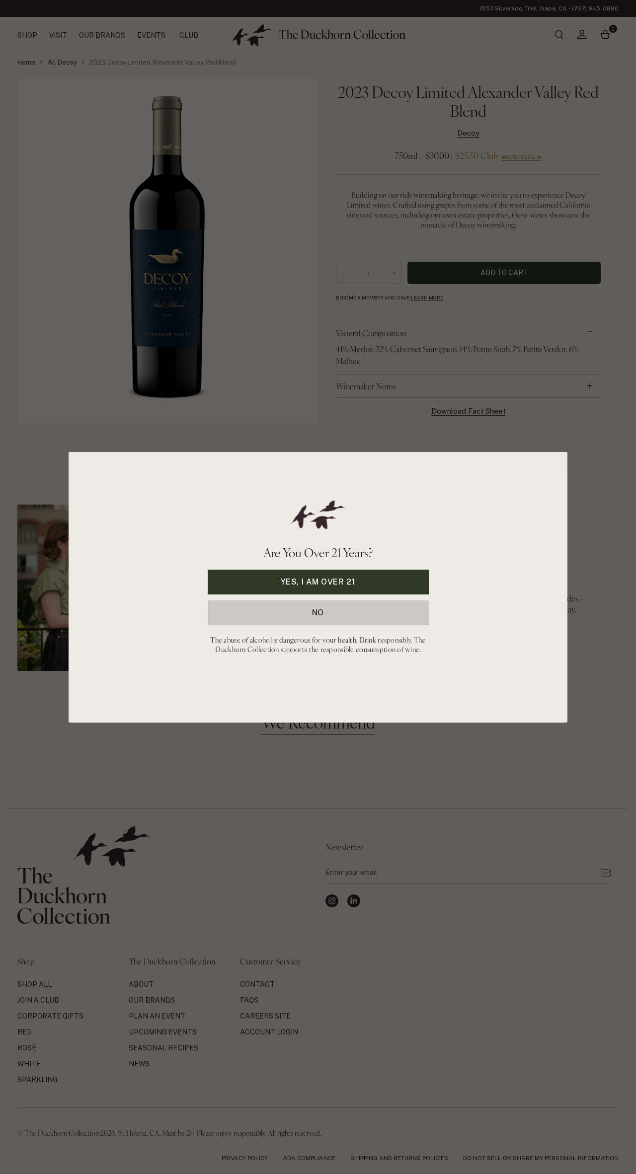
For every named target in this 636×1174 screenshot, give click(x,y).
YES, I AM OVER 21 (318, 581)
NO (318, 612)
